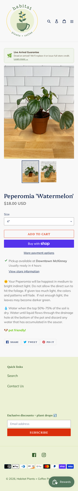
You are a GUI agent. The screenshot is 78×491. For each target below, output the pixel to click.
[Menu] (72, 21)
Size (7, 214)
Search (12, 376)
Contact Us (15, 386)
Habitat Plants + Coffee (31, 478)
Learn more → (21, 59)
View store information (24, 271)
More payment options (39, 253)
